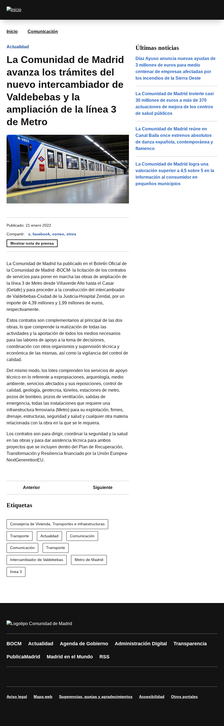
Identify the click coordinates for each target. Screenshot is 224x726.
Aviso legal (17, 696)
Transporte (19, 536)
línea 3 (16, 571)
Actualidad (18, 46)
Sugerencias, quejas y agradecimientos (95, 696)
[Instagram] (30, 676)
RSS (104, 656)
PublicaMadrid (23, 656)
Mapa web (43, 696)
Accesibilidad (151, 696)
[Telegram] (145, 676)
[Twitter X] (47, 676)
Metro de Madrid (89, 559)
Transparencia (190, 643)
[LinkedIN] (79, 676)
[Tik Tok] (112, 676)
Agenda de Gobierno (84, 643)
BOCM (14, 643)
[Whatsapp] (96, 676)
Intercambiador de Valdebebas (36, 559)
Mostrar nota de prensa (32, 243)
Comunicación (43, 31)
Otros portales (184, 696)
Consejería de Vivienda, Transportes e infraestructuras (57, 524)
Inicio (12, 31)
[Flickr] (129, 676)
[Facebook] (14, 676)
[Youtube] (63, 676)
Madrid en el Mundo (70, 656)
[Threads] (161, 676)
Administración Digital (141, 643)
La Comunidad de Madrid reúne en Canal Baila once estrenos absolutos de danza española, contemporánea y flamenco (174, 139)
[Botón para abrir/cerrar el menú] (209, 9)
